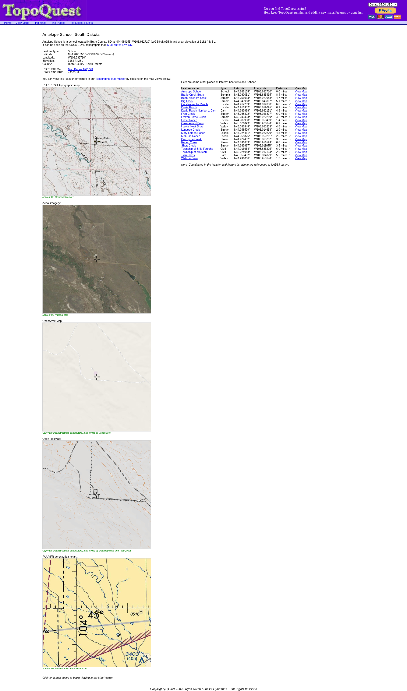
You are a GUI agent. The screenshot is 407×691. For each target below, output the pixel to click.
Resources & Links (81, 22)
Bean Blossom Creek (194, 97)
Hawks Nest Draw (192, 126)
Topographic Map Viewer (110, 78)
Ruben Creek (189, 142)
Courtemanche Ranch (194, 104)
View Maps (22, 22)
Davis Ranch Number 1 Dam (198, 110)
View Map (301, 91)
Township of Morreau (194, 152)
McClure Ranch (190, 136)
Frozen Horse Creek (193, 117)
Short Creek (188, 145)
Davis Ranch (189, 107)
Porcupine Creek (191, 139)
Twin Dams (188, 155)
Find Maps (39, 22)
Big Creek (187, 101)
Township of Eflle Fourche (197, 148)
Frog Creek (188, 113)
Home (7, 22)
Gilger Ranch (189, 120)
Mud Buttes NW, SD (119, 44)
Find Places (58, 22)
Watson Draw (189, 158)
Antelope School (191, 91)
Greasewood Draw (192, 123)
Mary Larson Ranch (193, 132)
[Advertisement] (17, 95)
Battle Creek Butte (192, 94)
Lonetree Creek (190, 129)
